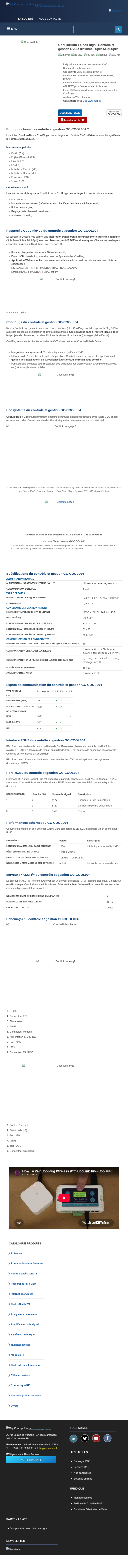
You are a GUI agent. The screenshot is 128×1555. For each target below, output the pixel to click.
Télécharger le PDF (74, 120)
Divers (14, 1405)
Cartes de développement (25, 1365)
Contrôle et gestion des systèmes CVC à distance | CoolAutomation (64, 534)
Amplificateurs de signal (25, 1324)
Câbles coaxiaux (20, 1375)
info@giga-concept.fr (46, 1448)
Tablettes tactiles (20, 1344)
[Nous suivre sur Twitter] (85, 1438)
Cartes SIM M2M (20, 1304)
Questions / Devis (70, 113)
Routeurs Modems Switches (27, 1263)
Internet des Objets (22, 1293)
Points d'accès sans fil (24, 1273)
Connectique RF (20, 1385)
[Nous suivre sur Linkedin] (74, 1439)
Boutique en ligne (83, 1478)
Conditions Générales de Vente (90, 1509)
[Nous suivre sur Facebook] (108, 1438)
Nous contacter (50, 18)
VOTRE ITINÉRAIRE (31, 1460)
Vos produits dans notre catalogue (28, 1528)
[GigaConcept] (24, 3)
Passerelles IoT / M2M (23, 1283)
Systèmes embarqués (23, 1334)
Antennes (16, 1253)
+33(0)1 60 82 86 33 (22, 1448)
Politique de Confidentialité (88, 1503)
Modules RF (18, 1354)
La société (25, 18)
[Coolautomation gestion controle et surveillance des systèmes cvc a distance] (64, 517)
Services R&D (81, 1467)
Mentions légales (83, 1497)
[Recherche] (118, 29)
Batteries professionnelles (26, 1395)
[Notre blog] (115, 11)
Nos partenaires (82, 1472)
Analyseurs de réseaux (24, 1314)
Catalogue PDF (82, 1461)
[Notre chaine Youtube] (96, 1438)
